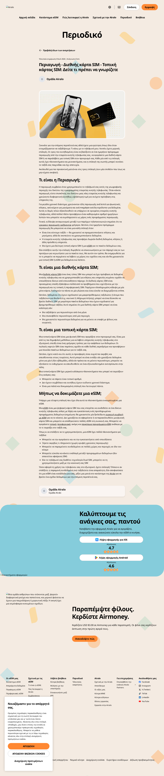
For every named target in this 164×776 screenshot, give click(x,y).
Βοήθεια (140, 17)
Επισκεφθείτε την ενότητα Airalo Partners (124, 685)
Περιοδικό (126, 17)
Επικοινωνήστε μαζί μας (58, 693)
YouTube (145, 701)
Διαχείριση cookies (95, 759)
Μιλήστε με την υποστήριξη (56, 687)
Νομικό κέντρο (77, 759)
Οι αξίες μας (100, 689)
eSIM (89, 245)
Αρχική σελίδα (27, 17)
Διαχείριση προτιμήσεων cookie (28, 762)
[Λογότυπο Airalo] (13, 7)
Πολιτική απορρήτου (58, 759)
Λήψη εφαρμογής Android (113, 557)
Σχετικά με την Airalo (104, 17)
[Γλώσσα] (109, 7)
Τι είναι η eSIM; (34, 685)
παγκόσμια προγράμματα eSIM (96, 424)
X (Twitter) (146, 689)
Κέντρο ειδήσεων (102, 697)
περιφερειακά (63, 424)
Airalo (112, 473)
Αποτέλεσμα (100, 685)
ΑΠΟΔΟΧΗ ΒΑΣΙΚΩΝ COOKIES (28, 753)
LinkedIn (145, 697)
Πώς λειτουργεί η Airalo (75, 17)
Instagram (146, 685)
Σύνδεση (131, 7)
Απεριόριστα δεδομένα (15, 685)
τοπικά (53, 424)
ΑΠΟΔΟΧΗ (28, 746)
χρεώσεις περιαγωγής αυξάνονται (55, 225)
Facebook (146, 682)
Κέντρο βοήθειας (57, 682)
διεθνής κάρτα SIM (52, 274)
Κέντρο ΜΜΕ (100, 693)
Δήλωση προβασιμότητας (142, 759)
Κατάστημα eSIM (48, 17)
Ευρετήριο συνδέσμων (117, 759)
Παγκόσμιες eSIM (13, 689)
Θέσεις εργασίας (102, 701)
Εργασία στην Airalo (103, 705)
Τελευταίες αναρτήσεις (77, 683)
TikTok (144, 693)
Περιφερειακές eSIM (14, 693)
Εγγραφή (150, 7)
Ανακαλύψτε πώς (84, 638)
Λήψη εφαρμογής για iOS (113, 539)
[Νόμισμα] (119, 7)
